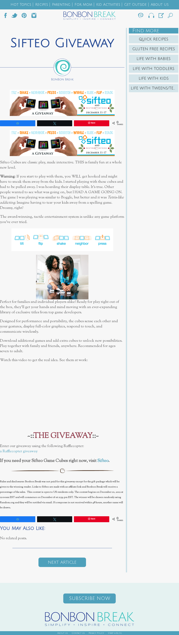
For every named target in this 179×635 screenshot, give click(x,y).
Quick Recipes (153, 39)
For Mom (83, 5)
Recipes (41, 5)
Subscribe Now (89, 598)
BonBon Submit (161, 16)
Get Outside (135, 5)
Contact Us (78, 633)
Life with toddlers (153, 69)
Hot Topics (20, 5)
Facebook (6, 16)
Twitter (14, 16)
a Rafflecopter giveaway (19, 451)
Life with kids (154, 78)
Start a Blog (115, 633)
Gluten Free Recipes (153, 49)
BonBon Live (151, 16)
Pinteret (24, 16)
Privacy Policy (96, 633)
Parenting (61, 5)
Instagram (34, 16)
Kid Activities (108, 5)
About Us (160, 5)
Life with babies (154, 59)
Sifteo (103, 461)
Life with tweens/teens (154, 88)
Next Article (62, 562)
